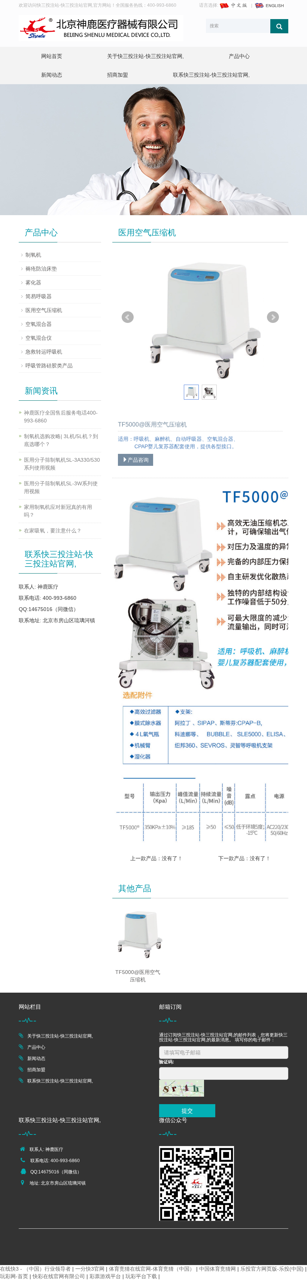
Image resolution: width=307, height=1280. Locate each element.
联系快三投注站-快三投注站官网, (211, 75)
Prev (128, 317)
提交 (187, 1111)
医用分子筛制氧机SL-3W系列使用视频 (61, 487)
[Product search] (279, 26)
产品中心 (239, 56)
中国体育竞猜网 (217, 1269)
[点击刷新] (181, 1088)
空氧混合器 (38, 324)
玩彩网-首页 (14, 1276)
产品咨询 (138, 460)
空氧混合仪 (38, 338)
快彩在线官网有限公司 (59, 1276)
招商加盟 (117, 75)
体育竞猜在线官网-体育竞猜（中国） (152, 1269)
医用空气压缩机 (43, 310)
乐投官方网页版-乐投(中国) (272, 1269)
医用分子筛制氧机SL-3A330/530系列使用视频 (62, 464)
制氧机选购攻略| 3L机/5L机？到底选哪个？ (61, 440)
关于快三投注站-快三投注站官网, (145, 56)
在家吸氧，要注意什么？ (53, 531)
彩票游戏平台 (105, 1276)
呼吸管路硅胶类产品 (49, 366)
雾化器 (33, 282)
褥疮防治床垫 (41, 269)
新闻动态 (51, 75)
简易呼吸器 (38, 296)
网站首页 (51, 56)
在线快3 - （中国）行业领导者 (35, 1269)
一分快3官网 (89, 1269)
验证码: (166, 1061)
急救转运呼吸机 (43, 352)
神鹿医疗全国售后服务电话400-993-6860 (61, 417)
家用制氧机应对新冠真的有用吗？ (58, 511)
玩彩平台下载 (141, 1276)
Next (273, 317)
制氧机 (33, 255)
